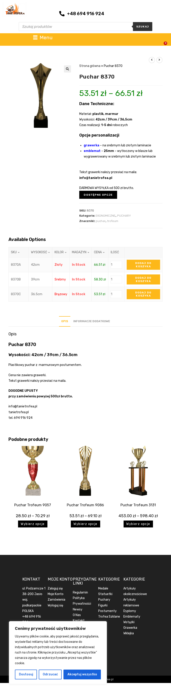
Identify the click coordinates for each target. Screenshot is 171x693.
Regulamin (80, 592)
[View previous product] (152, 60)
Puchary (104, 600)
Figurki (103, 605)
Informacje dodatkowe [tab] (91, 321)
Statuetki (105, 594)
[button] (67, 69)
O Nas (77, 615)
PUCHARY (124, 215)
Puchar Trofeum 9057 (32, 505)
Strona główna (89, 66)
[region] (58, 652)
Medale (103, 588)
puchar (101, 221)
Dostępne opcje (98, 194)
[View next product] (159, 60)
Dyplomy (129, 611)
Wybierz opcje (33, 524)
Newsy (77, 609)
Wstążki (128, 622)
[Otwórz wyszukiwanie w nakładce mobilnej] (85, 26)
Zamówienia (56, 600)
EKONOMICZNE (106, 215)
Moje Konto (55, 594)
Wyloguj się (55, 605)
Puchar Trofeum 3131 (138, 505)
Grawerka (130, 628)
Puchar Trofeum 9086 (85, 505)
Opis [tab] (64, 321)
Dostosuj (26, 674)
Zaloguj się (55, 588)
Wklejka (128, 633)
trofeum (112, 221)
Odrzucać (50, 674)
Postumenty (107, 611)
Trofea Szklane (109, 616)
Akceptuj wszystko (82, 674)
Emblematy (131, 616)
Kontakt (79, 620)
